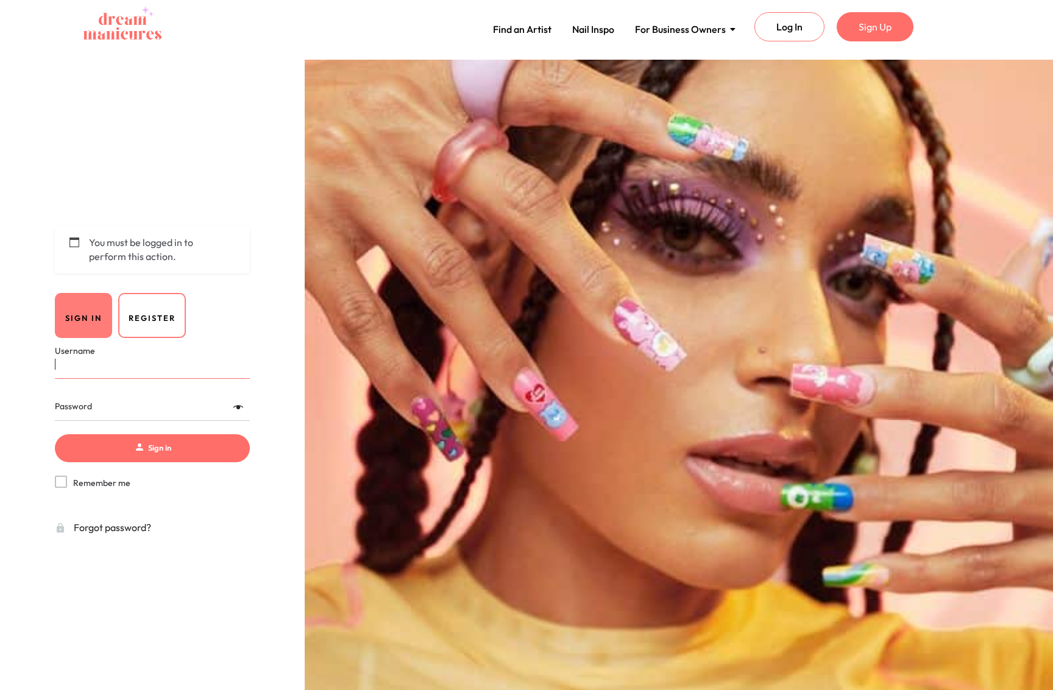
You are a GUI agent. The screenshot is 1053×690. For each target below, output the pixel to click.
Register (152, 318)
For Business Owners (680, 29)
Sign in (83, 318)
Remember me (101, 482)
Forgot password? (111, 527)
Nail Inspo (593, 29)
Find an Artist (522, 29)
